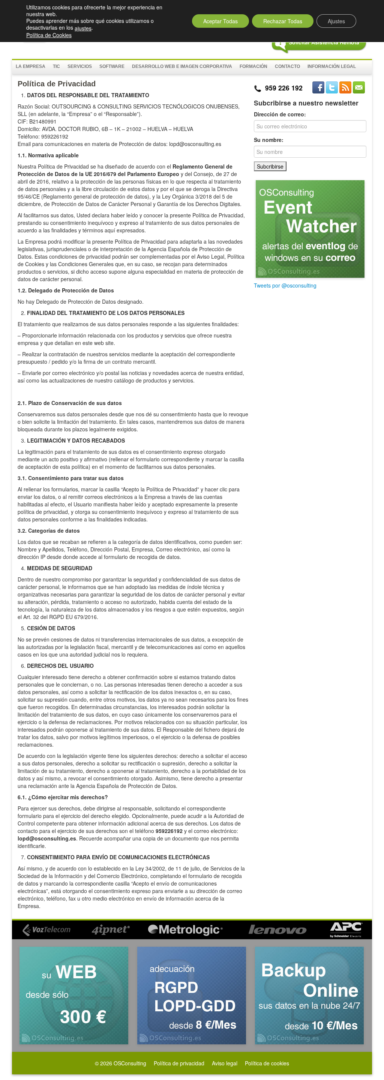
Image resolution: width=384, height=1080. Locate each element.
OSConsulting (130, 1063)
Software (111, 66)
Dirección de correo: (280, 114)
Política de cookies (267, 1063)
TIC (56, 66)
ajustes (83, 28)
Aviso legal (224, 1063)
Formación (253, 66)
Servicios (80, 66)
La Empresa (30, 66)
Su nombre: (269, 139)
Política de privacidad (179, 1063)
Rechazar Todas (282, 21)
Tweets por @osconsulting (285, 285)
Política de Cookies (49, 35)
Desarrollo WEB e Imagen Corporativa (182, 66)
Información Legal (332, 66)
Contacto (287, 66)
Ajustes (336, 21)
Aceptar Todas (220, 21)
